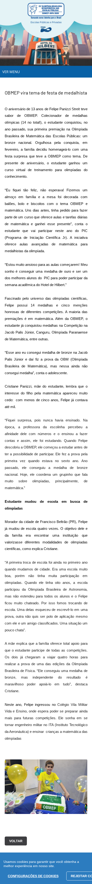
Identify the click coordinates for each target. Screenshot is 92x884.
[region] (46, 868)
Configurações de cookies (33, 876)
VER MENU (11, 71)
